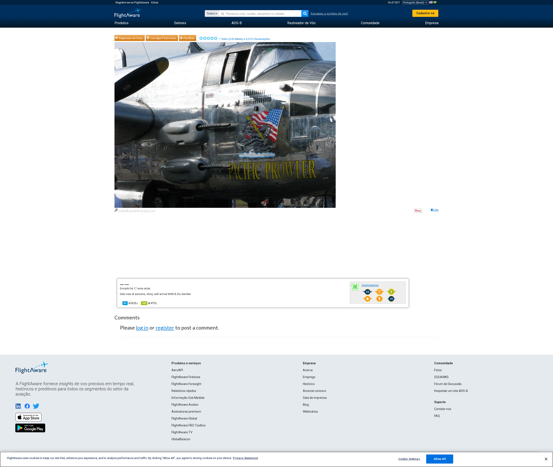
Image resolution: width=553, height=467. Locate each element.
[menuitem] (121, 23)
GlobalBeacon (181, 439)
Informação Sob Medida (188, 397)
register (165, 327)
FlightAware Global (184, 418)
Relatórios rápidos (184, 391)
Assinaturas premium (186, 411)
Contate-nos (442, 409)
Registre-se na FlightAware (132, 2)
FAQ (437, 416)
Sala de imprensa (315, 397)
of (131, 303)
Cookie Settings (409, 459)
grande (132, 210)
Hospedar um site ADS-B (451, 391)
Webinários (310, 411)
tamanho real (147, 210)
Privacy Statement (245, 458)
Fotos (438, 370)
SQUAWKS (441, 377)
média (122, 210)
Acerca (308, 370)
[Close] (546, 459)
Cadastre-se (425, 13)
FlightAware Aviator (185, 404)
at (149, 303)
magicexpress (370, 285)
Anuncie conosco (314, 391)
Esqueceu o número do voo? (329, 13)
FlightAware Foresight (186, 384)
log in (142, 327)
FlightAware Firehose (186, 377)
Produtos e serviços (186, 363)
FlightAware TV (182, 432)
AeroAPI (177, 370)
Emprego (309, 377)
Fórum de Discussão (448, 384)
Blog (306, 404)
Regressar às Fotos (131, 38)
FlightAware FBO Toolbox (189, 425)
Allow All (440, 459)
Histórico (309, 384)
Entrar (154, 2)
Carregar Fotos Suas (163, 38)
